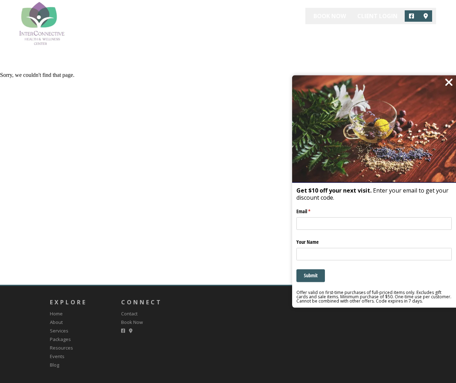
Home (175, 34)
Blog (388, 34)
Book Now (330, 16)
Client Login (377, 16)
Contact (421, 34)
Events (358, 34)
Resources (320, 34)
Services (239, 34)
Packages (278, 34)
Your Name (307, 241)
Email (311, 211)
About (206, 34)
